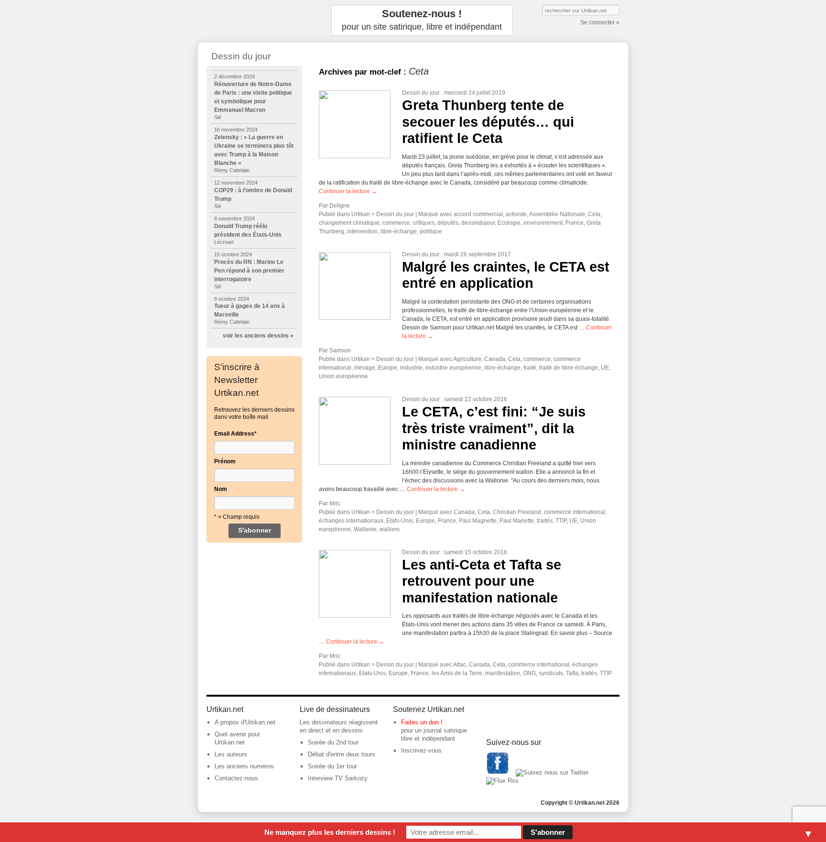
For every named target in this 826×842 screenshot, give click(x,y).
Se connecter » (600, 22)
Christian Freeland (517, 512)
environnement (543, 222)
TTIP (560, 520)
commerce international (574, 512)
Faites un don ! (422, 722)
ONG (529, 673)
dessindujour (478, 222)
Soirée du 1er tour (332, 766)
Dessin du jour (421, 92)
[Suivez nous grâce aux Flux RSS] (502, 780)
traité (529, 367)
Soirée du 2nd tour (333, 742)
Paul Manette (517, 520)
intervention (362, 231)
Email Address (235, 433)
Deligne (339, 205)
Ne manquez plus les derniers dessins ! (329, 832)
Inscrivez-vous (421, 750)
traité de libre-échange (568, 367)
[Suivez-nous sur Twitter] (552, 772)
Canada (494, 359)
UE (605, 367)
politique (431, 231)
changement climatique (349, 222)
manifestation (502, 673)
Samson (340, 350)
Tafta (572, 673)
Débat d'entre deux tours (341, 754)
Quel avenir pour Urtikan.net (237, 738)
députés (447, 222)
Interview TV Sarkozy (338, 778)
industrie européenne (453, 367)
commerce (396, 222)
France (574, 222)
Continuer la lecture (348, 191)
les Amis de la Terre (457, 673)
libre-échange (398, 231)
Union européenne (343, 376)
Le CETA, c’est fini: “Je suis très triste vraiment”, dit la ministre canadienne (494, 428)
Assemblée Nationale (557, 214)
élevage (364, 367)
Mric (334, 503)
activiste (516, 214)
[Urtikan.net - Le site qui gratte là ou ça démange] (254, 20)
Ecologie (509, 222)
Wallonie (365, 529)
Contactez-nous (236, 778)
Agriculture (467, 359)
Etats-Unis (399, 520)
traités (545, 520)
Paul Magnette (478, 520)
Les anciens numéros (244, 766)
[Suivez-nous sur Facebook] (497, 772)
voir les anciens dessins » (258, 335)
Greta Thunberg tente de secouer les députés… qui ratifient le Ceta (488, 122)
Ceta (594, 214)
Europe (387, 367)
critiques (424, 222)
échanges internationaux (351, 520)
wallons (390, 529)
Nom (220, 489)
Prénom (225, 461)
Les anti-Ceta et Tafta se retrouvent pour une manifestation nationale (481, 581)
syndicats (551, 673)
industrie (411, 367)
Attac (459, 664)
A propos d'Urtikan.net (245, 722)
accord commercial (478, 214)
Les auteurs (231, 754)
